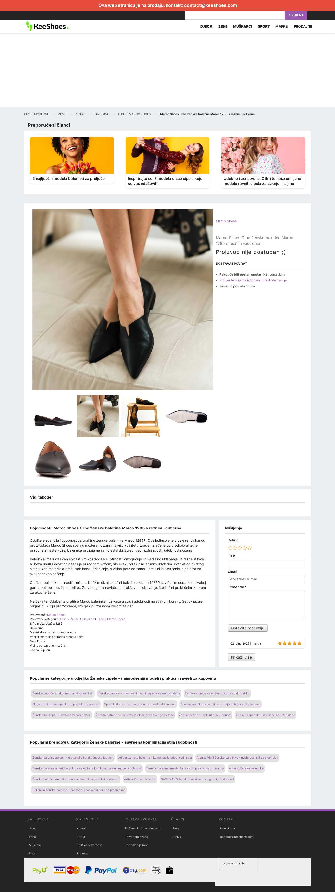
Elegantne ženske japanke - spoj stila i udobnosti (65, 704)
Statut (81, 837)
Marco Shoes (226, 221)
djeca (33, 828)
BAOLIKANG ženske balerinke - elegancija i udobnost (197, 779)
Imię (231, 555)
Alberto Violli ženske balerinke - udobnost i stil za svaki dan (237, 757)
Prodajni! (303, 26)
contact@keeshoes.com (210, 5)
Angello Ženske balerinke (246, 768)
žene (32, 837)
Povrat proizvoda (136, 837)
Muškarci (35, 845)
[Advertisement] (167, 70)
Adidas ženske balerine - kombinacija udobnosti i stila (155, 757)
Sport (32, 853)
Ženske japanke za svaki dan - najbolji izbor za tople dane (220, 704)
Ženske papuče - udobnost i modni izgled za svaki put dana (139, 693)
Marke (281, 26)
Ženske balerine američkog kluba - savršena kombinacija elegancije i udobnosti (87, 768)
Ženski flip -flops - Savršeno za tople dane (61, 715)
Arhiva (176, 837)
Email (232, 571)
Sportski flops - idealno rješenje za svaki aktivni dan (140, 704)
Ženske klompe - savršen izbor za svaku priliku (217, 693)
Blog (175, 828)
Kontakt (82, 828)
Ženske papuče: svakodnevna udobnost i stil (62, 693)
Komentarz (237, 587)
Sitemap (82, 853)
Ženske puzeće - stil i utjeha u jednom (205, 715)
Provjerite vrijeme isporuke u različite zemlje (253, 280)
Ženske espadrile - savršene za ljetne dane (265, 715)
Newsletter (227, 828)
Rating (233, 540)
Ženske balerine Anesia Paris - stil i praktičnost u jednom (185, 768)
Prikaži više (241, 657)
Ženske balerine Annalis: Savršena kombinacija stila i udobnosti (75, 779)
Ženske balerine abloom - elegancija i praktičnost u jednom (72, 757)
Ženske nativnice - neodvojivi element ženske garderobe (135, 715)
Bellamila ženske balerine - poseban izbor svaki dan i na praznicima (78, 790)
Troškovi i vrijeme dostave (142, 828)
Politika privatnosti (89, 845)
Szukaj (296, 15)
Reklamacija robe (136, 845)
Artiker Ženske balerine (140, 779)
